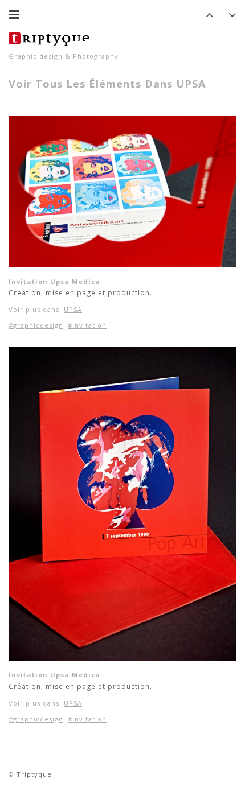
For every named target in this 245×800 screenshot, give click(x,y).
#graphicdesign (36, 325)
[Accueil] (51, 37)
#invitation (87, 325)
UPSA (73, 309)
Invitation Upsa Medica (54, 281)
